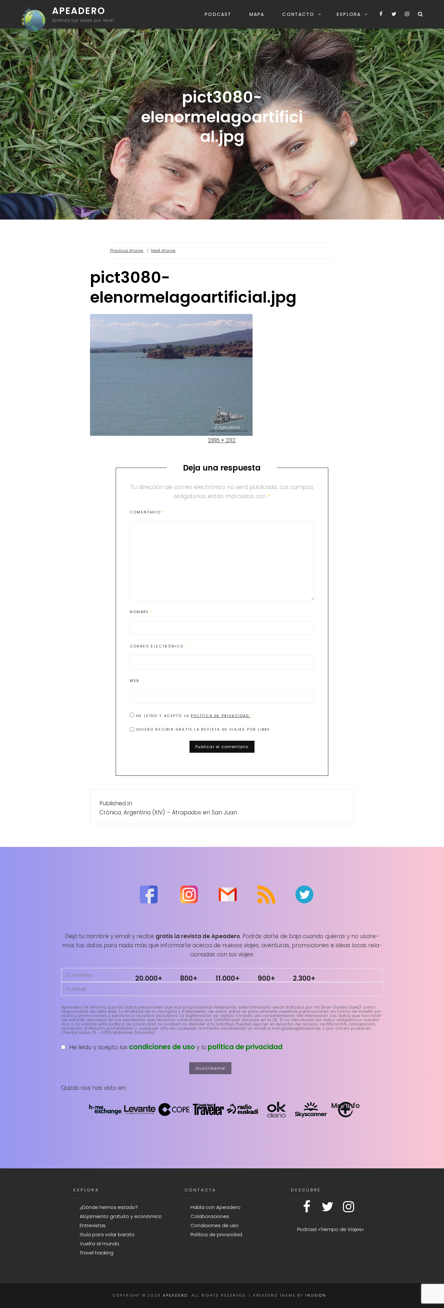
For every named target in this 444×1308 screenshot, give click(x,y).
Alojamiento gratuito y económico (121, 1216)
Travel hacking (96, 1252)
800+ (189, 978)
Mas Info (345, 1105)
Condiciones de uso (214, 1225)
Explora (349, 14)
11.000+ (227, 978)
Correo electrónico (159, 646)
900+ (266, 978)
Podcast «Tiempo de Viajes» (330, 1229)
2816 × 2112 (222, 440)
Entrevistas (93, 1225)
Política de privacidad (221, 715)
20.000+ (149, 978)
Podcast (218, 14)
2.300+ (304, 978)
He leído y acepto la (194, 715)
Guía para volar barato (107, 1234)
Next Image (163, 250)
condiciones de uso (162, 1046)
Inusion (315, 1295)
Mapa (256, 14)
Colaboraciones (209, 1216)
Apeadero (78, 11)
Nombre (141, 612)
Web (134, 680)
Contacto (298, 14)
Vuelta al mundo (99, 1243)
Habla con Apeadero (215, 1207)
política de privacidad (245, 1046)
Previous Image (126, 250)
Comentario (147, 512)
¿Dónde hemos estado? (109, 1207)
